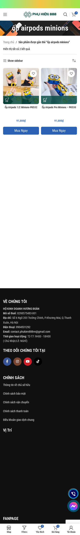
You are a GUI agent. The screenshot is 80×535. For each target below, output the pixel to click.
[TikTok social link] (38, 361)
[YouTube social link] (28, 361)
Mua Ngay (21, 131)
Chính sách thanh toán (16, 411)
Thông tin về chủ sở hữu (16, 385)
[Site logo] (40, 14)
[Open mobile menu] (5, 14)
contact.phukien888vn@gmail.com (30, 331)
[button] (7, 100)
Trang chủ (8, 42)
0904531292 (23, 327)
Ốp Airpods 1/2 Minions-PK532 (21, 107)
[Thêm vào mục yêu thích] (33, 73)
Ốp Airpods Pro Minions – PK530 (59, 107)
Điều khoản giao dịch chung (18, 419)
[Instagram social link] (17, 361)
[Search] (65, 14)
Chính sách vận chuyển (16, 402)
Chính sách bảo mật (14, 393)
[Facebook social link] (7, 361)
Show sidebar (15, 60)
